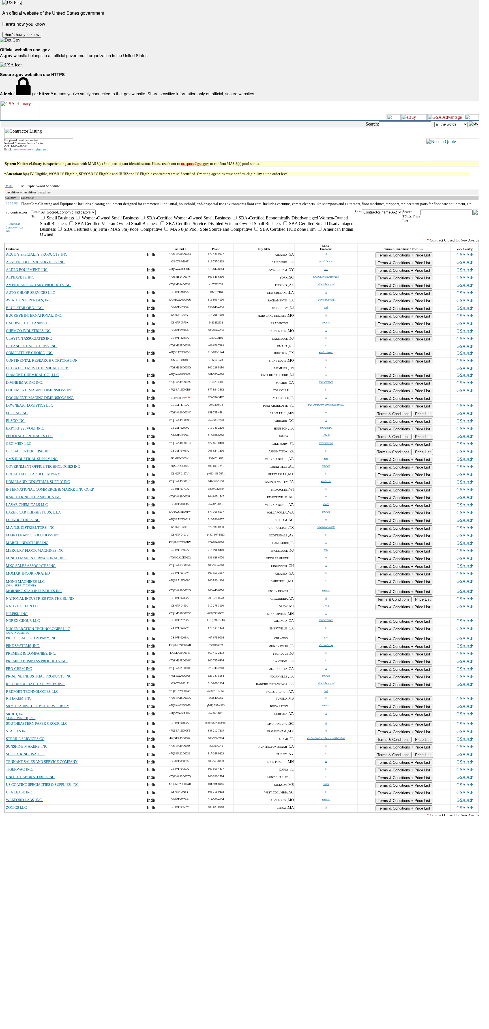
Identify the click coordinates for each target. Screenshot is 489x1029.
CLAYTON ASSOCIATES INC (29, 338)
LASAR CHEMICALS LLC (27, 504)
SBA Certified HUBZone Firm (287, 229)
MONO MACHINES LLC (25, 581)
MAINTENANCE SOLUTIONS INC (33, 535)
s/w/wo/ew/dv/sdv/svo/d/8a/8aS (326, 404)
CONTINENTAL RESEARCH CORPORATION (42, 360)
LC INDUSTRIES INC (23, 520)
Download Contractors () (15, 227)
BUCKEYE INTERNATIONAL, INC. (34, 315)
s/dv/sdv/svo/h (326, 299)
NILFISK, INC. (17, 614)
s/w (326, 458)
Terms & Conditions (393, 414)
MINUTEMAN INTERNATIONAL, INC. (36, 558)
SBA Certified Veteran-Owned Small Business (116, 223)
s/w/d (326, 504)
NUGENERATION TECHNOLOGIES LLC (38, 629)
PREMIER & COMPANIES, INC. (31, 653)
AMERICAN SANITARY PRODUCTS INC (38, 285)
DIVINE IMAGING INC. (24, 382)
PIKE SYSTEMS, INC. (23, 646)
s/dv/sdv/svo (326, 261)
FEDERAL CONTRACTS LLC (29, 436)
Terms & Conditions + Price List (404, 255)
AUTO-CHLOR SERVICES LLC (30, 292)
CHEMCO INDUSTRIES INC (28, 331)
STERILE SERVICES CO (25, 739)
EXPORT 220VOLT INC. (25, 428)
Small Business (60, 217)
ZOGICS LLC (16, 807)
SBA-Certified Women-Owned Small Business (188, 217)
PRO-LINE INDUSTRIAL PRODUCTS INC (39, 676)
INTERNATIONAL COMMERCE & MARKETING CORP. (50, 489)
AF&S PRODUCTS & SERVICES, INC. (35, 262)
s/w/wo (326, 465)
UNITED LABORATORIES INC (30, 777)
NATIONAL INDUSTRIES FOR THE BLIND (40, 598)
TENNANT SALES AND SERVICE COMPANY (42, 762)
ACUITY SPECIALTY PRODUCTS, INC (36, 254)
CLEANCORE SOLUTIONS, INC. (31, 346)
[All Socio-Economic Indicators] (197, 212)
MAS (9, 186)
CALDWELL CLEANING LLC (29, 323)
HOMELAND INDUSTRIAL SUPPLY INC (38, 482)
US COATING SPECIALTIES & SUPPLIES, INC (42, 784)
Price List (423, 414)
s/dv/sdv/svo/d (326, 284)
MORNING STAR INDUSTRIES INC (34, 591)
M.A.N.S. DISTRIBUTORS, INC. (30, 527)
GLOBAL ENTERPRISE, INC (28, 451)
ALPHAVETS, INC (20, 277)
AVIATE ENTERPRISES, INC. (29, 300)
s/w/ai (326, 605)
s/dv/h (326, 435)
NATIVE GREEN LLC (23, 606)
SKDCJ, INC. (16, 714)
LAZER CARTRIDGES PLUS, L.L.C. (34, 512)
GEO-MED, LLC (18, 443)
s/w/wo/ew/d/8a (326, 526)
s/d (326, 307)
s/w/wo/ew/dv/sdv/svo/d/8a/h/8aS (326, 738)
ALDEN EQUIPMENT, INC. (27, 270)
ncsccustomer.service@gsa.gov (30, 149)
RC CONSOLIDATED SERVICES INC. (35, 684)
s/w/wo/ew (326, 427)
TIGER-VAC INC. (19, 769)
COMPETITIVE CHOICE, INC (29, 353)
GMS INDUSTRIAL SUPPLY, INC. (32, 459)
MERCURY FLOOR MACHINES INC (35, 550)
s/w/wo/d (326, 481)
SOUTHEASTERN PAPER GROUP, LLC (37, 723)
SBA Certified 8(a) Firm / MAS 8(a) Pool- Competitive (112, 229)
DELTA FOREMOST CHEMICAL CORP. (37, 368)
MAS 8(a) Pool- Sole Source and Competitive (210, 229)
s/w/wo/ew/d (326, 352)
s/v (326, 269)
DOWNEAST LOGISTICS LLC (29, 405)
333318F (12, 203)
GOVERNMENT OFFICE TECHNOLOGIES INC (43, 466)
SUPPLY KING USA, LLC (25, 754)
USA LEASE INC (19, 792)
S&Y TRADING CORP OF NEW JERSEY (37, 706)
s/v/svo (326, 322)
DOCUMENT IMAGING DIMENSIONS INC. (40, 390)
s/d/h (326, 784)
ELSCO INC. (15, 420)
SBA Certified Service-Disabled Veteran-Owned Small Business (223, 223)
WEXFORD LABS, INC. (24, 800)
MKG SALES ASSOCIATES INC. (31, 566)
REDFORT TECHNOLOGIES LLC (32, 691)
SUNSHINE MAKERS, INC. (27, 746)
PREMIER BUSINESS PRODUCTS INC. (37, 661)
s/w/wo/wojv (326, 645)
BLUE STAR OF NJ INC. (25, 308)
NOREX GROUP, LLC (23, 620)
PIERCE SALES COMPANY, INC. (31, 638)
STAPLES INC (17, 731)
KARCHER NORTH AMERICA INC (33, 497)
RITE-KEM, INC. (19, 698)
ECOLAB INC (17, 413)
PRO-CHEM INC (19, 668)
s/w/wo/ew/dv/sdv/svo (326, 276)
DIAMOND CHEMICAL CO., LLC (32, 375)
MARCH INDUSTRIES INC (27, 543)
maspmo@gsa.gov (195, 163)
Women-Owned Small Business (110, 217)
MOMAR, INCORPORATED (28, 573)
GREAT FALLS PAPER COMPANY (33, 474)
